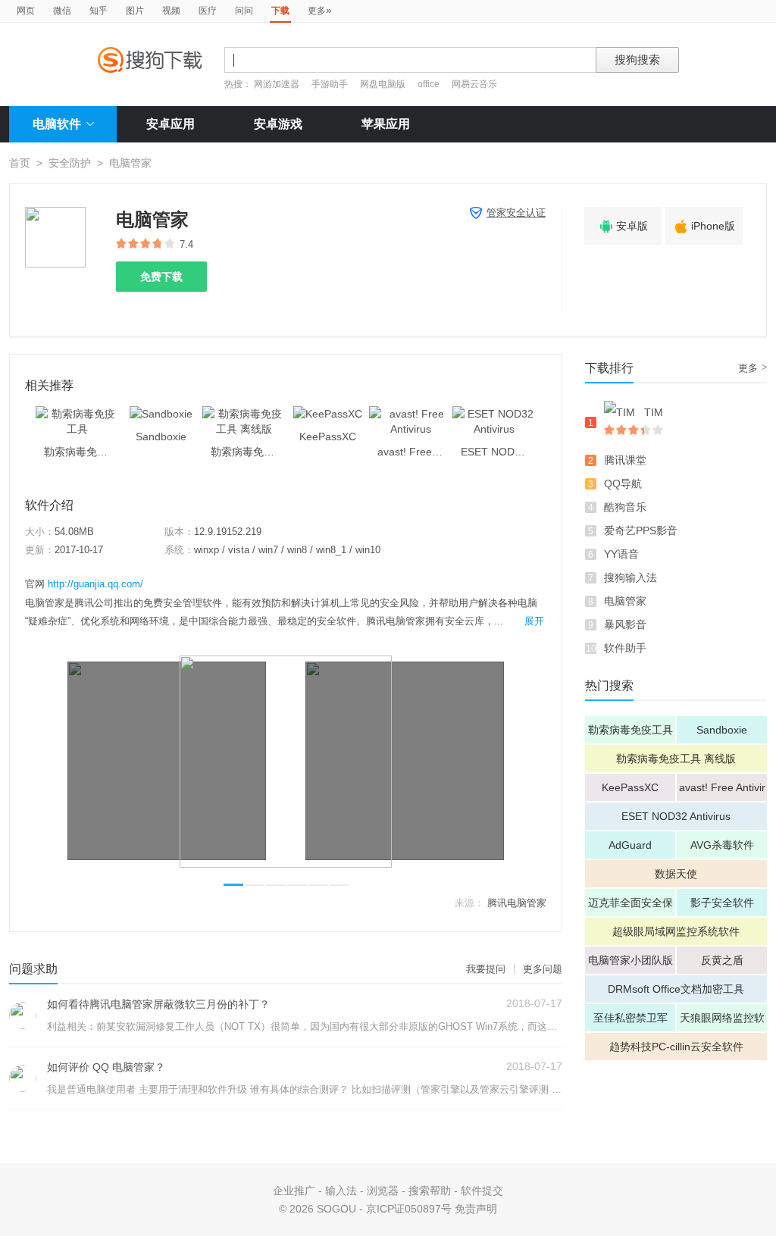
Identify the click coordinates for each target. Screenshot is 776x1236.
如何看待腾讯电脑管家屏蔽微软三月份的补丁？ (158, 1004)
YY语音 (621, 554)
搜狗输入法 (630, 577)
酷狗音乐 (625, 507)
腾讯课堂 (625, 460)
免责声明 (476, 1209)
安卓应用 (170, 123)
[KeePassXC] (327, 414)
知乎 (98, 10)
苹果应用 (385, 123)
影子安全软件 (722, 902)
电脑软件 (57, 123)
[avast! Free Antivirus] (410, 414)
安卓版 (623, 226)
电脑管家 (625, 601)
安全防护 (69, 163)
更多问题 (542, 969)
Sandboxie (721, 730)
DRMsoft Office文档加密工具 (676, 989)
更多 (320, 10)
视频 (171, 10)
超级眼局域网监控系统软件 (676, 931)
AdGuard (630, 845)
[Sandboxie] (161, 414)
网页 (26, 10)
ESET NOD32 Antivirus (676, 816)
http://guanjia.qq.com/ (95, 584)
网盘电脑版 (382, 84)
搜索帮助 (429, 1190)
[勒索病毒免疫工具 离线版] (244, 414)
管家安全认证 (516, 212)
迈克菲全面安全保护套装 (630, 906)
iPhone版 (704, 226)
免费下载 (161, 277)
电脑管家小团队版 (630, 960)
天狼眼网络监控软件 (722, 1021)
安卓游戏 (278, 123)
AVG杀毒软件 (722, 845)
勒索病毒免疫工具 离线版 (676, 759)
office (430, 84)
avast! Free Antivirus (722, 791)
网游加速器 (276, 84)
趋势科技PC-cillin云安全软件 (676, 1046)
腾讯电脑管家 (516, 903)
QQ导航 (623, 483)
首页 (19, 163)
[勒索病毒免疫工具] (77, 414)
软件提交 (482, 1190)
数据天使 (676, 874)
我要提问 (485, 969)
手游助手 (330, 84)
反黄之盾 (722, 960)
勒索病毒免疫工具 (630, 730)
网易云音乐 (474, 84)
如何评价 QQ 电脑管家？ (106, 1067)
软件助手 (625, 648)
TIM (653, 412)
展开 (534, 621)
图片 (135, 10)
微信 (62, 10)
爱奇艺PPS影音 (640, 530)
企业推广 (294, 1190)
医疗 (208, 10)
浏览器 (383, 1190)
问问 (244, 10)
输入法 (341, 1190)
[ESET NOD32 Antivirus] (494, 414)
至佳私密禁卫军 (630, 1018)
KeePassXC (630, 787)
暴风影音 (625, 624)
